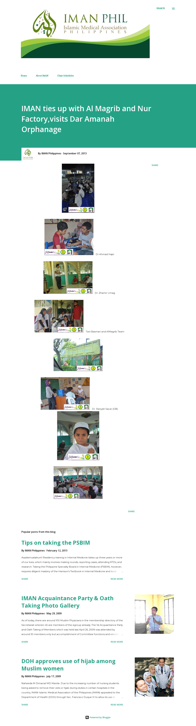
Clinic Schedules (65, 75)
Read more (117, 578)
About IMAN (42, 75)
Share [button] (155, 165)
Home (24, 75)
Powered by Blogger (100, 717)
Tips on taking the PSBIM (55, 542)
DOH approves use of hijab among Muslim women (68, 664)
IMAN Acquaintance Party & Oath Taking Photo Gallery (67, 601)
